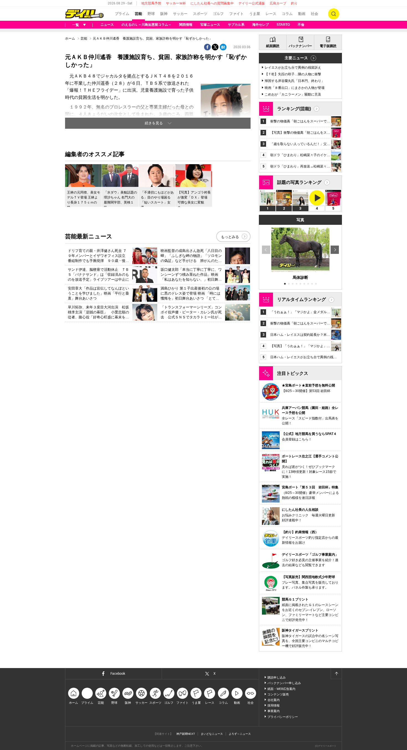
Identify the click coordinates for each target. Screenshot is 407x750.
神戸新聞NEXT (185, 733)
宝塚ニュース (210, 25)
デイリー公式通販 (251, 3)
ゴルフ (218, 14)
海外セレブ (260, 25)
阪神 (164, 14)
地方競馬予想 (151, 3)
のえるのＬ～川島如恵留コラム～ (146, 25)
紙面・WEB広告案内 (281, 688)
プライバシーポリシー (282, 716)
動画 (301, 14)
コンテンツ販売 (278, 694)
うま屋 (254, 14)
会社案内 (273, 700)
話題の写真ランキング (299, 182)
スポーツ (200, 14)
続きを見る (154, 123)
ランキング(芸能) (294, 108)
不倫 (301, 25)
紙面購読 (272, 46)
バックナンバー (300, 46)
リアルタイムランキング (301, 299)
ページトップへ (336, 673)
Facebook (117, 674)
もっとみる (230, 237)
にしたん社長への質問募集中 (212, 3)
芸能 (138, 14)
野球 (151, 14)
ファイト (236, 14)
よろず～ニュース (240, 733)
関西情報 (185, 25)
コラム (287, 14)
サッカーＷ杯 (176, 3)
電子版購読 (328, 46)
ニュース (107, 25)
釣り (294, 3)
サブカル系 (236, 25)
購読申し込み (276, 677)
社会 (314, 14)
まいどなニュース (212, 733)
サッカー (180, 14)
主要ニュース (296, 58)
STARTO (283, 25)
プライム (122, 14)
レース (271, 14)
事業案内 (273, 711)
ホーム (70, 38)
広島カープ (278, 3)
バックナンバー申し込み (284, 683)
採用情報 (273, 705)
